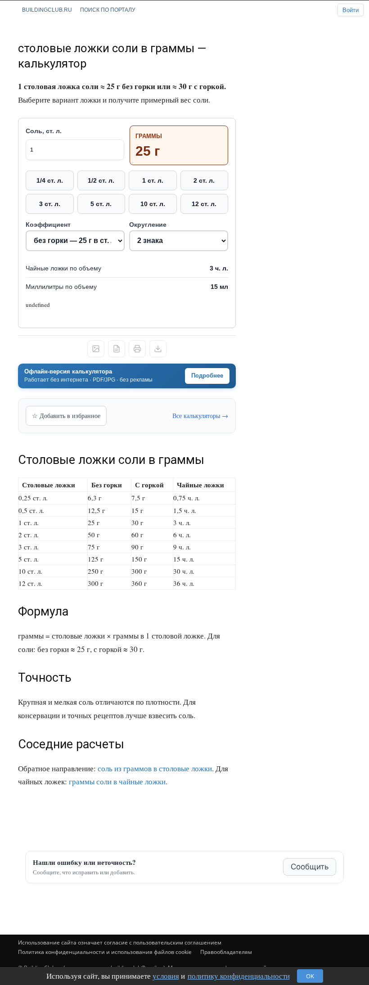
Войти (350, 10)
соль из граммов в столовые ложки (155, 768)
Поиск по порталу (107, 10)
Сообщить (309, 866)
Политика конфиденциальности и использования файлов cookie (105, 952)
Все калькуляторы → (200, 415)
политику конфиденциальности (239, 976)
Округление (147, 224)
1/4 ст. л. (49, 180)
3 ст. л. (49, 203)
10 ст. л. (152, 203)
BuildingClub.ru (47, 10)
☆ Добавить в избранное (66, 415)
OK (310, 976)
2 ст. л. (204, 180)
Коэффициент (48, 224)
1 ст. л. (152, 180)
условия (166, 976)
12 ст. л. (204, 203)
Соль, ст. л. (44, 131)
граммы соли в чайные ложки (117, 781)
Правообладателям (226, 952)
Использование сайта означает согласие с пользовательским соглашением (119, 942)
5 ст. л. (101, 203)
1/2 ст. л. (101, 180)
